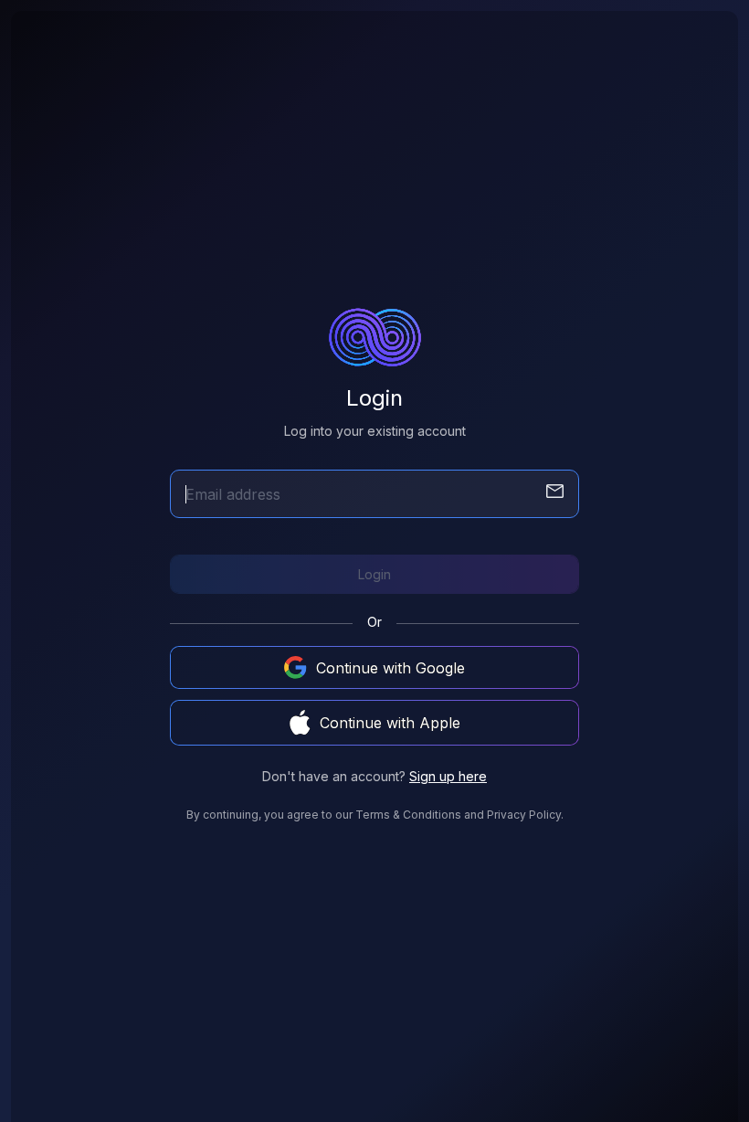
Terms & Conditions (408, 814)
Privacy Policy (524, 814)
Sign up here (448, 776)
